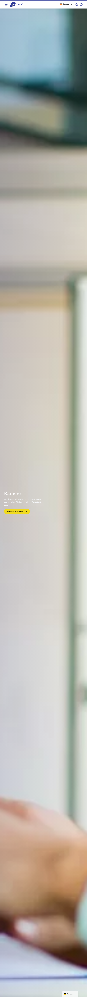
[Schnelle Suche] (76, 4)
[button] (81, 4)
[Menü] (6, 4)
